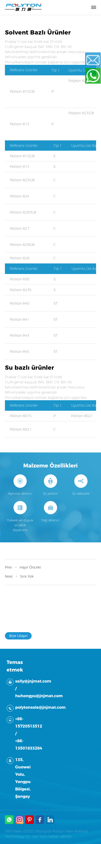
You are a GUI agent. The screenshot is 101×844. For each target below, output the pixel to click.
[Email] (96, 60)
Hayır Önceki (30, 567)
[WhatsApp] (96, 76)
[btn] (93, 7)
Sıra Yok (27, 576)
